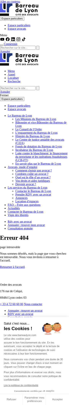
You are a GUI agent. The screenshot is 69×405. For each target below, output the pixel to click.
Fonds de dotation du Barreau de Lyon (38, 146)
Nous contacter (33, 304)
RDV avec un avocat (20, 314)
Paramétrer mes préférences (34, 399)
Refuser (11, 399)
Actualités (14, 208)
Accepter (57, 399)
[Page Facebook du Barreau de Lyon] (8, 40)
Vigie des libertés (18, 215)
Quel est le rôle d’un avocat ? (33, 177)
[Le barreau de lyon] (16, 278)
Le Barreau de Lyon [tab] (20, 115)
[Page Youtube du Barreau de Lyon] (2, 40)
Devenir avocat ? (25, 184)
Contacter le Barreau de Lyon (33, 191)
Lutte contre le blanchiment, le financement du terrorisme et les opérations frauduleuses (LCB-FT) (41, 157)
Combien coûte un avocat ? (31, 174)
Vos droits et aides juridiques (32, 180)
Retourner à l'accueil (12, 267)
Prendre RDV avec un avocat (33, 194)
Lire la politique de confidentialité (21, 385)
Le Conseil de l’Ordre (28, 129)
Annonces (21, 198)
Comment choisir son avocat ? (33, 170)
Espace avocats (17, 28)
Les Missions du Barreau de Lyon (35, 119)
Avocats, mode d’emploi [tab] (22, 167)
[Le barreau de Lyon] (19, 14)
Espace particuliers (12, 18)
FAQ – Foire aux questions (24, 204)
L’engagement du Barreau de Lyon (36, 132)
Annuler (5, 51)
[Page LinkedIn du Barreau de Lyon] (13, 40)
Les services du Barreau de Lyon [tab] (27, 187)
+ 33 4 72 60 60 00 (11, 304)
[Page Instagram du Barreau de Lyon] (18, 40)
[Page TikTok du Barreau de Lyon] (23, 40)
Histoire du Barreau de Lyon (32, 136)
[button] (34, 35)
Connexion (10, 44)
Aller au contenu (10, 1)
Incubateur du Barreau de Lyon (34, 150)
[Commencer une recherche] (1, 45)
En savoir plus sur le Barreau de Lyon (38, 163)
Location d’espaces (27, 201)
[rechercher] (37, 48)
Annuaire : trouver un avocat (25, 310)
